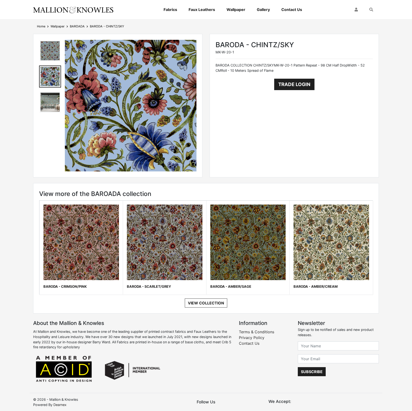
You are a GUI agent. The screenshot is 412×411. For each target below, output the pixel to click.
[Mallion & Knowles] (73, 9)
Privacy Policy (251, 337)
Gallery (263, 9)
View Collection (206, 303)
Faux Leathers (202, 9)
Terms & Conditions (256, 331)
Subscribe (312, 371)
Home (41, 26)
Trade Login (294, 84)
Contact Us (291, 9)
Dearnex (60, 405)
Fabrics (170, 9)
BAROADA (77, 26)
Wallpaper (236, 9)
